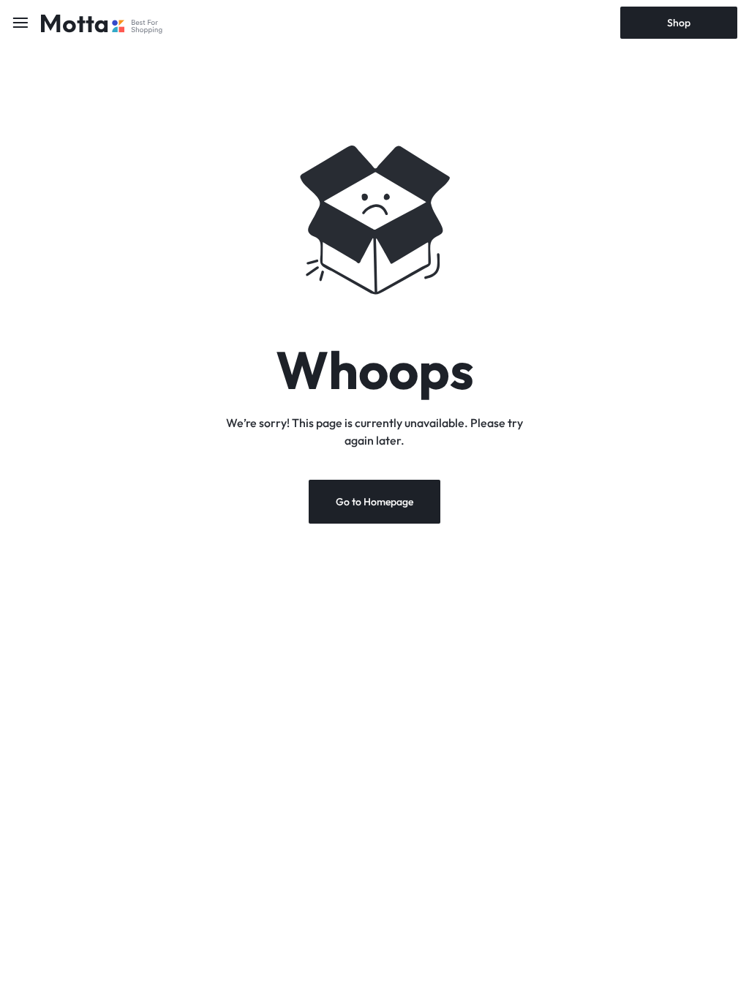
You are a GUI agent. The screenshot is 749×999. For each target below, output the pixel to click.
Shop (678, 22)
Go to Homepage (374, 501)
